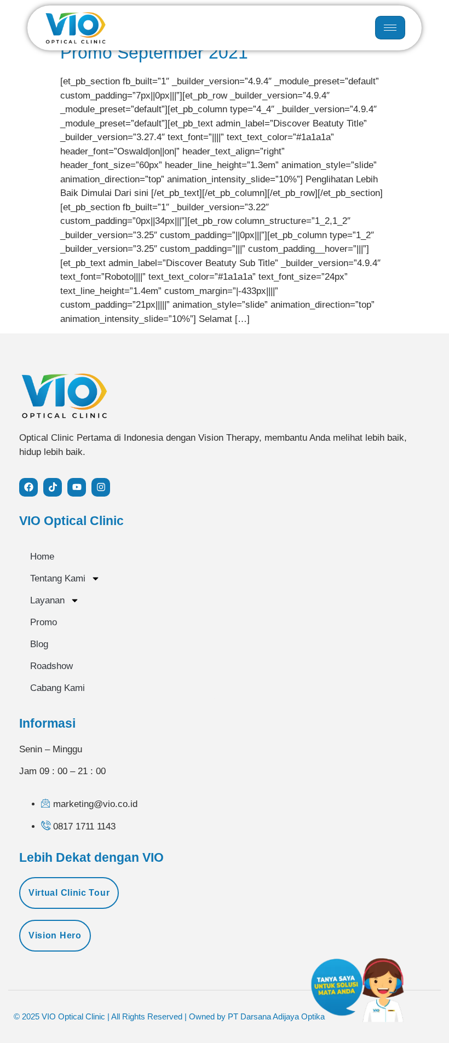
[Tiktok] (52, 487)
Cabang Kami (57, 688)
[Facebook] (28, 487)
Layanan (47, 600)
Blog (39, 644)
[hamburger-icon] (390, 27)
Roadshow (51, 666)
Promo (43, 622)
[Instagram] (100, 487)
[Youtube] (76, 487)
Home (42, 556)
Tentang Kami (57, 578)
